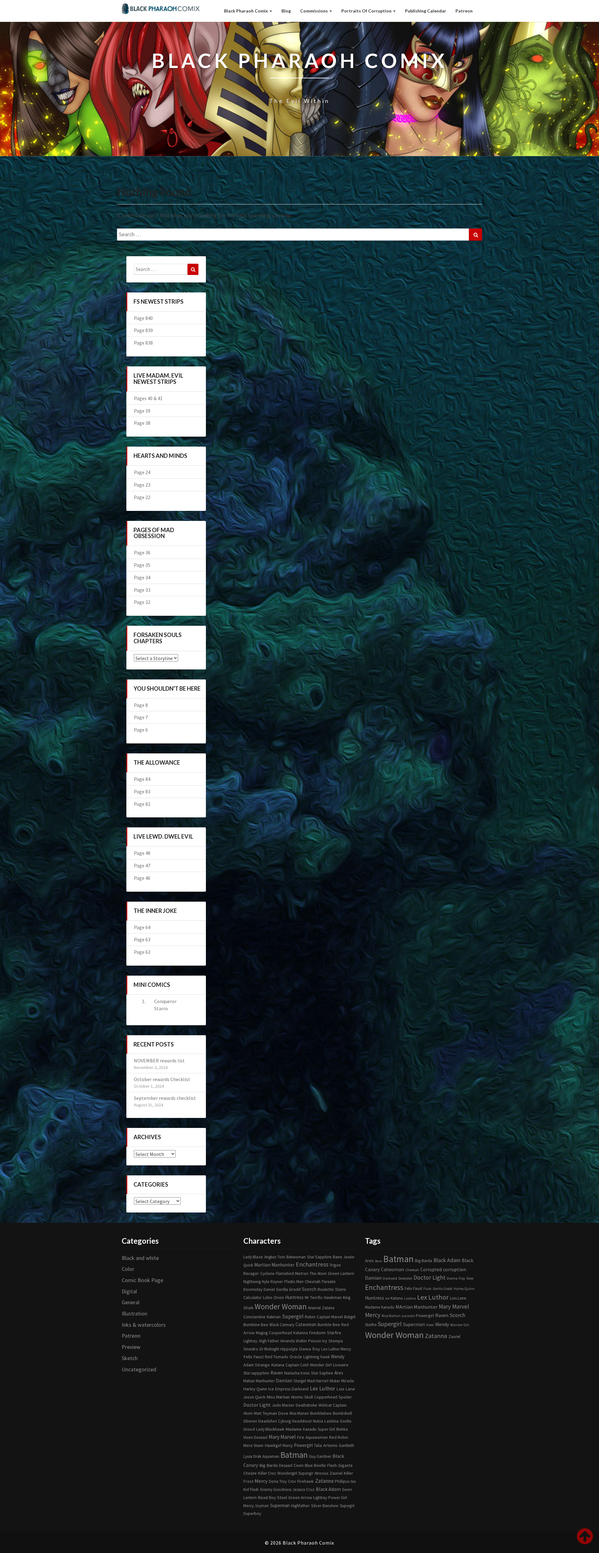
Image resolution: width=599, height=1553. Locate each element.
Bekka (342, 1429)
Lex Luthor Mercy (336, 1349)
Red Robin (338, 1437)
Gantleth (346, 1445)
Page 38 (142, 423)
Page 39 (142, 411)
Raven (276, 1373)
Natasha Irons (297, 1373)
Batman (294, 1454)
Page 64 (142, 927)
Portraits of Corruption (366, 10)
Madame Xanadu (300, 1429)
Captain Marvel (330, 1317)
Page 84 (142, 779)
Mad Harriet (318, 1381)
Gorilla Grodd (288, 1289)
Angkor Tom (274, 1257)
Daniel (269, 1289)
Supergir (305, 1473)
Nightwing (252, 1281)
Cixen (299, 1465)
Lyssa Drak (252, 1456)
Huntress (294, 1297)
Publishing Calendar (425, 10)
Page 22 (142, 497)
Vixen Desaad (255, 1437)
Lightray (320, 1497)
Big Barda (268, 1465)
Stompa (336, 1341)
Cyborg (284, 1421)
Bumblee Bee (255, 1324)
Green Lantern (341, 1273)
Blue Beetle (315, 1465)
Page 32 (142, 602)
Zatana (328, 1307)
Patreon (464, 10)
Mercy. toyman (256, 1505)
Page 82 (142, 804)
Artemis (330, 1445)
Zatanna (324, 1480)
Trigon (335, 1265)
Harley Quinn (255, 1389)
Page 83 (142, 791)
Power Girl (337, 1497)
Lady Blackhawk (270, 1429)
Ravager (251, 1273)
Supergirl (293, 1316)
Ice (271, 1389)
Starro (340, 1289)
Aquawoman (316, 1437)
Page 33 (142, 590)
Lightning (311, 1356)
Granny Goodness (275, 1489)
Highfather (300, 1505)
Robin (310, 1317)
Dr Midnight (269, 1349)
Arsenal (314, 1307)
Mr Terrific (314, 1297)
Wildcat (325, 1405)
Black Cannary (282, 1324)
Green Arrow (300, 1497)
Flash (332, 1465)
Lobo (267, 1297)
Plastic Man (294, 1281)
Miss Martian (278, 1397)
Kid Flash (251, 1489)
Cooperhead (280, 1332)
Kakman (274, 1317)
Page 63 (142, 939)
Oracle (296, 1356)
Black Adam (328, 1489)
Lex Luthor (322, 1388)
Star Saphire (322, 1373)
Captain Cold (297, 1365)
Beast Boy (267, 1497)
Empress (282, 1389)
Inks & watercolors (144, 1324)
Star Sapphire (319, 1257)
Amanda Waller (293, 1341)
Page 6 (141, 730)
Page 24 (142, 472)
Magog (262, 1332)
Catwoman (305, 1324)
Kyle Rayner (272, 1281)
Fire (300, 1437)
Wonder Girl (321, 1365)
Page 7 (141, 717)
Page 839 (143, 330)
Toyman (270, 1413)
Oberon (250, 1421)
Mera (247, 1445)
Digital (129, 1291)
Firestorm (317, 1332)
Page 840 (143, 318)
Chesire (250, 1473)
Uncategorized (139, 1369)
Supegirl (347, 1505)
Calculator (252, 1297)
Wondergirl (287, 1473)
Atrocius (321, 1473)
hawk (325, 1356)
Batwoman (296, 1257)
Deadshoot (302, 1421)
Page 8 (141, 705)
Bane (337, 1257)
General (130, 1302)
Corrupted (431, 1269)
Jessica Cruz (303, 1489)
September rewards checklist (165, 1098)
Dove (283, 1413)
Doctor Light (257, 1405)
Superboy (252, 1513)
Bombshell (342, 1413)
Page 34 (142, 577)
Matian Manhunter (259, 1381)
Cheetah (312, 1281)
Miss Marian (299, 1413)
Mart (257, 1413)
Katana (277, 1365)
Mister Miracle (342, 1381)
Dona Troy (278, 1481)
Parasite (329, 1281)
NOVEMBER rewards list (159, 1060)
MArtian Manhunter (416, 1307)
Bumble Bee (329, 1324)
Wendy (337, 1356)
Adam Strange (256, 1365)
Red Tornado (276, 1356)
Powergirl (303, 1445)
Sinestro (250, 1349)
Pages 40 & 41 (148, 398)
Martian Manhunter (274, 1265)
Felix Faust (253, 1356)
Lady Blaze (253, 1257)
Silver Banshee (324, 1505)
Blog (286, 10)
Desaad (285, 1465)
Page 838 (143, 343)
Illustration (134, 1313)
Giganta (345, 1465)
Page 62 (142, 952)
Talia (318, 1445)
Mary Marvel (282, 1436)
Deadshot (267, 1421)
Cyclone (267, 1273)
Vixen (258, 1445)
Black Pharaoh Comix (246, 10)
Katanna (300, 1332)
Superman (280, 1505)
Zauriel (336, 1473)
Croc (292, 1481)
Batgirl (349, 1317)
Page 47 (142, 865)
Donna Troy (309, 1349)
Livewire (340, 1365)
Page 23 (142, 485)
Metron (301, 1273)
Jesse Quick (254, 1397)
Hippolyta (289, 1349)
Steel (282, 1497)
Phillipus (342, 1481)
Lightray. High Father (261, 1341)
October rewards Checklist (162, 1079)
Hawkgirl (273, 1445)
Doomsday (252, 1289)
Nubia (318, 1421)
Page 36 (142, 552)
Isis (353, 1481)
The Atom (318, 1273)
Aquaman (270, 1456)
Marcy (288, 1445)
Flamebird (285, 1273)
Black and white (140, 1258)
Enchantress (312, 1264)
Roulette (326, 1289)
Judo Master (283, 1405)
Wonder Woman (281, 1306)
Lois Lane (345, 1389)
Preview (131, 1346)
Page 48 (142, 853)
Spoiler (345, 1397)
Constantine (254, 1317)
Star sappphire (256, 1373)
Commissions (314, 10)
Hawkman (333, 1297)
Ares (338, 1373)
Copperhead (325, 1397)
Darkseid (300, 1389)
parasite (408, 1316)
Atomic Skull (302, 1397)
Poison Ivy (317, 1341)
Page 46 (142, 878)
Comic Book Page (142, 1280)
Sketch (130, 1358)
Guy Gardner (320, 1456)
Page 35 (142, 565)
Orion (279, 1297)
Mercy (261, 1481)
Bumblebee (321, 1413)
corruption (454, 1269)
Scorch (309, 1289)
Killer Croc (267, 1473)
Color (128, 1268)
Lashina (331, 1421)
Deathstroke (306, 1405)
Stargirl (300, 1381)
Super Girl (326, 1429)
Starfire (334, 1332)
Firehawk (305, 1481)
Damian (284, 1381)
